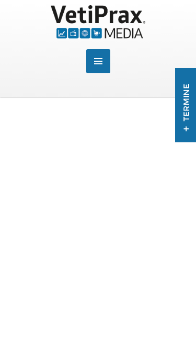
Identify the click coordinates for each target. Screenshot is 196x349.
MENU (98, 61)
